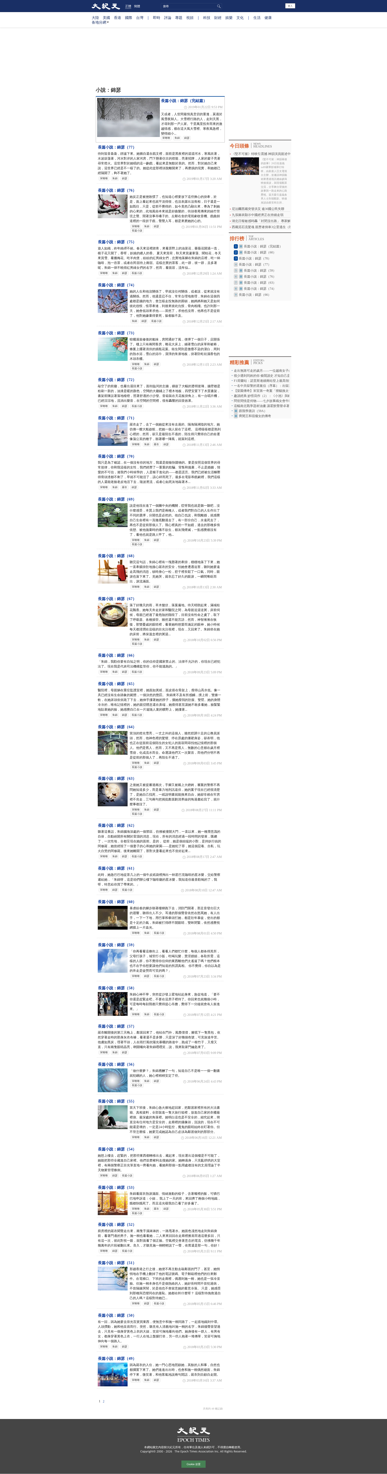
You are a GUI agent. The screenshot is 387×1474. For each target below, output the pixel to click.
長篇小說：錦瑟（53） (117, 1187)
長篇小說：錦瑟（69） (117, 499)
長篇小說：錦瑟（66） (117, 655)
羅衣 (156, 444)
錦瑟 (186, 138)
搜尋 (218, 6)
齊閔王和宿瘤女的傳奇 (255, 416)
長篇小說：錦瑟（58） (117, 988)
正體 (128, 6)
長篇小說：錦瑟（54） (117, 1149)
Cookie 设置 (194, 1464)
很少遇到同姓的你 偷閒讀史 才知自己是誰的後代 (268, 375)
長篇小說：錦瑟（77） (117, 147)
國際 (128, 17)
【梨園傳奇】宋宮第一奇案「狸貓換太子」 (264, 390)
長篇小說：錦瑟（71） (117, 418)
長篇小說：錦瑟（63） (117, 778)
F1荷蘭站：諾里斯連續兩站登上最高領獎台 (264, 380)
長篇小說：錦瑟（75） (117, 242)
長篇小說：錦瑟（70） (117, 456)
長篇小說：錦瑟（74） (117, 285)
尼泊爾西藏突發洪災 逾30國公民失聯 (258, 209)
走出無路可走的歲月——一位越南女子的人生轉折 (269, 370)
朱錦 (177, 138)
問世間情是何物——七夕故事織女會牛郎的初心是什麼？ (274, 401)
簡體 (137, 6)
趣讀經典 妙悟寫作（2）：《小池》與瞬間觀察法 (269, 396)
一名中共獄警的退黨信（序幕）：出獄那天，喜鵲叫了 (272, 385)
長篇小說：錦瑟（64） (117, 727)
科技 (206, 17)
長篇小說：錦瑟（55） (117, 1101)
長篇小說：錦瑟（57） (117, 1026)
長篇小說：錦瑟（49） (117, 1358)
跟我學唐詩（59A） (253, 411)
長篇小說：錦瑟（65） (117, 684)
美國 (106, 17)
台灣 (139, 17)
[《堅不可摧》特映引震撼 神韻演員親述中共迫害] (245, 165)
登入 (290, 5)
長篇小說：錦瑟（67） (117, 599)
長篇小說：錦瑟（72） (117, 380)
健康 (268, 17)
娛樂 (229, 17)
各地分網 (99, 22)
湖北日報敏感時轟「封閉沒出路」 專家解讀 (263, 221)
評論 (167, 17)
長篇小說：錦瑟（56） (117, 1064)
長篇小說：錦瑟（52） (117, 1224)
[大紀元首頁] (106, 6)
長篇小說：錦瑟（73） (117, 333)
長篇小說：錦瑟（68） (117, 556)
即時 (156, 17)
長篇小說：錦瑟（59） (117, 945)
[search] (191, 6)
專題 (178, 17)
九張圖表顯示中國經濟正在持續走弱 (257, 215)
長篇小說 (137, 230)
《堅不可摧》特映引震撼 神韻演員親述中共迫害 (266, 154)
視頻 (190, 17)
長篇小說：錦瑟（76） (117, 190)
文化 (240, 17)
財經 (218, 17)
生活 (257, 17)
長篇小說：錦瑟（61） (117, 868)
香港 (117, 17)
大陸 (95, 17)
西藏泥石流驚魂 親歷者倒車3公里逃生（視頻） (265, 227)
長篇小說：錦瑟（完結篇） (184, 101)
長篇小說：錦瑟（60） (117, 902)
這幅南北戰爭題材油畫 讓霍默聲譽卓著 (262, 406)
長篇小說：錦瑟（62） (117, 825)
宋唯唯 (166, 138)
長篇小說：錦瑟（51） (117, 1263)
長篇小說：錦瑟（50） (117, 1315)
